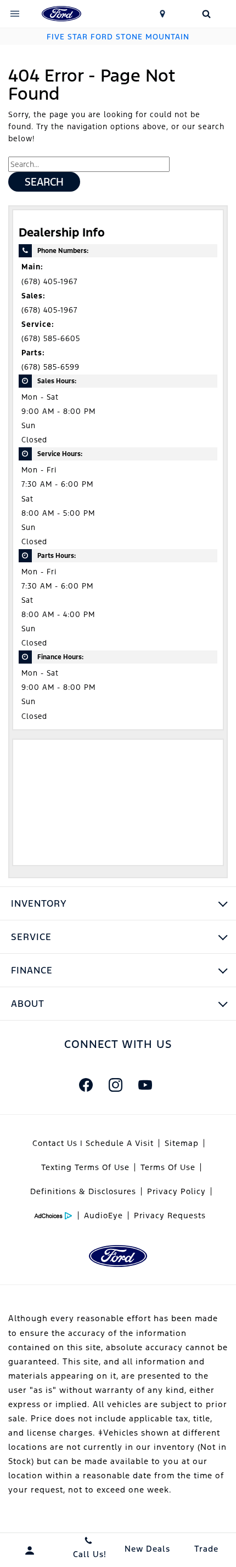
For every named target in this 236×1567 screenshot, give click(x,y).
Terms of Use (168, 1167)
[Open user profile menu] (29, 1550)
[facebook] (86, 1085)
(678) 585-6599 (50, 367)
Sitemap (182, 1143)
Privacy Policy (176, 1191)
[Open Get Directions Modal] (162, 13)
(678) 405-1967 (49, 281)
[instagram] (115, 1085)
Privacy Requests (170, 1215)
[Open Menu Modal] (15, 13)
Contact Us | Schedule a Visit (93, 1143)
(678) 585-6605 (50, 338)
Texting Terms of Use (85, 1167)
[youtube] (145, 1085)
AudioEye (103, 1215)
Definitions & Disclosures (83, 1191)
